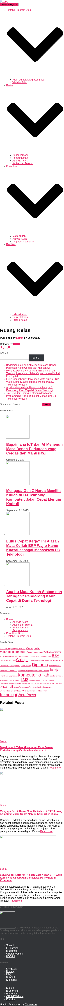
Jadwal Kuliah (20, 238)
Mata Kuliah (19, 236)
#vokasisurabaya (52, 652)
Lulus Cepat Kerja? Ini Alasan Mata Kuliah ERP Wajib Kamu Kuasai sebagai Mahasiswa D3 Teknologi (33, 547)
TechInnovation (41, 691)
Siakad (10, 945)
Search (4, 353)
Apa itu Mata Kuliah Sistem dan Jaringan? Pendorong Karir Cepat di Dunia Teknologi (29, 389)
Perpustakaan (20, 317)
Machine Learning (49, 680)
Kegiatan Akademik (23, 241)
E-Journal (11, 951)
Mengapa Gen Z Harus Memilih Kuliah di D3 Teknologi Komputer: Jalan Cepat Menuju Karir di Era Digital (33, 373)
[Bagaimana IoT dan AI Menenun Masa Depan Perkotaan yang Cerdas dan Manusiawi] (28, 738)
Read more (54, 767)
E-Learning (12, 948)
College (22, 660)
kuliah (43, 674)
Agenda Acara (20, 160)
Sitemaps (11, 980)
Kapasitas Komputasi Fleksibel (37, 671)
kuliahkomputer (14, 680)
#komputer (33, 648)
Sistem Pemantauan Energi (24, 687)
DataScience (58, 660)
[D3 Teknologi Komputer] (4, 1)
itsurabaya (22, 671)
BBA (55, 656)
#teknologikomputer (13, 651)
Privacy (10, 971)
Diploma (40, 664)
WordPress (27, 695)
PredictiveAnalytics (42, 683)
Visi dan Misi (19, 82)
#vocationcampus (35, 652)
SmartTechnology (6, 691)
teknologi (8, 694)
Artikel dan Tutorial (22, 163)
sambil (8, 687)
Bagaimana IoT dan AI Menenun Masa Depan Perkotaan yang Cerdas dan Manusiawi (31, 366)
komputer (27, 674)
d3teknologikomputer (37, 660)
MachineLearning (35, 680)
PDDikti (10, 956)
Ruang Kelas (19, 320)
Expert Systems (55, 666)
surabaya (20, 690)
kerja (55, 669)
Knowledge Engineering (9, 676)
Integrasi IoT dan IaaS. (8, 671)
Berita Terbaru (20, 155)
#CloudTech (20, 649)
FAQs (9, 974)
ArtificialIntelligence (26, 656)
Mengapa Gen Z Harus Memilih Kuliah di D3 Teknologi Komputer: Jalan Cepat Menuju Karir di (33, 497)
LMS (24, 680)
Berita (16, 344)
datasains (49, 660)
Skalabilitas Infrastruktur (43, 687)
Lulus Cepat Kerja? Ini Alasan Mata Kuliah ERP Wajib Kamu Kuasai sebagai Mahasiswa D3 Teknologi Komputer (32, 382)
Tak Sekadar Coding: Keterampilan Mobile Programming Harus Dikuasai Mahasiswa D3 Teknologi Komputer (31, 396)
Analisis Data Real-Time (9, 656)
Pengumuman (20, 157)
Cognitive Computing (8, 660)
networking (4, 683)
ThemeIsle (31, 1004)
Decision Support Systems (10, 666)
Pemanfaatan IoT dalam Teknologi (21, 683)
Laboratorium (19, 314)
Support (10, 977)
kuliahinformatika (56, 676)
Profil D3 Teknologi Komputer (28, 79)
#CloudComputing (8, 648)
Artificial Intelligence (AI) (42, 656)
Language (11, 968)
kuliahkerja (4, 680)
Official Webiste (14, 953)
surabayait (31, 691)
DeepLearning (26, 666)
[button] (35, 77)
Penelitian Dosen (15, 633)
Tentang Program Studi (19, 636)
